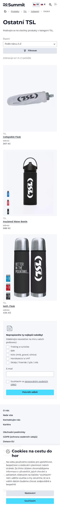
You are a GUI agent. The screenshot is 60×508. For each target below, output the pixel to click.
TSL (4, 134)
